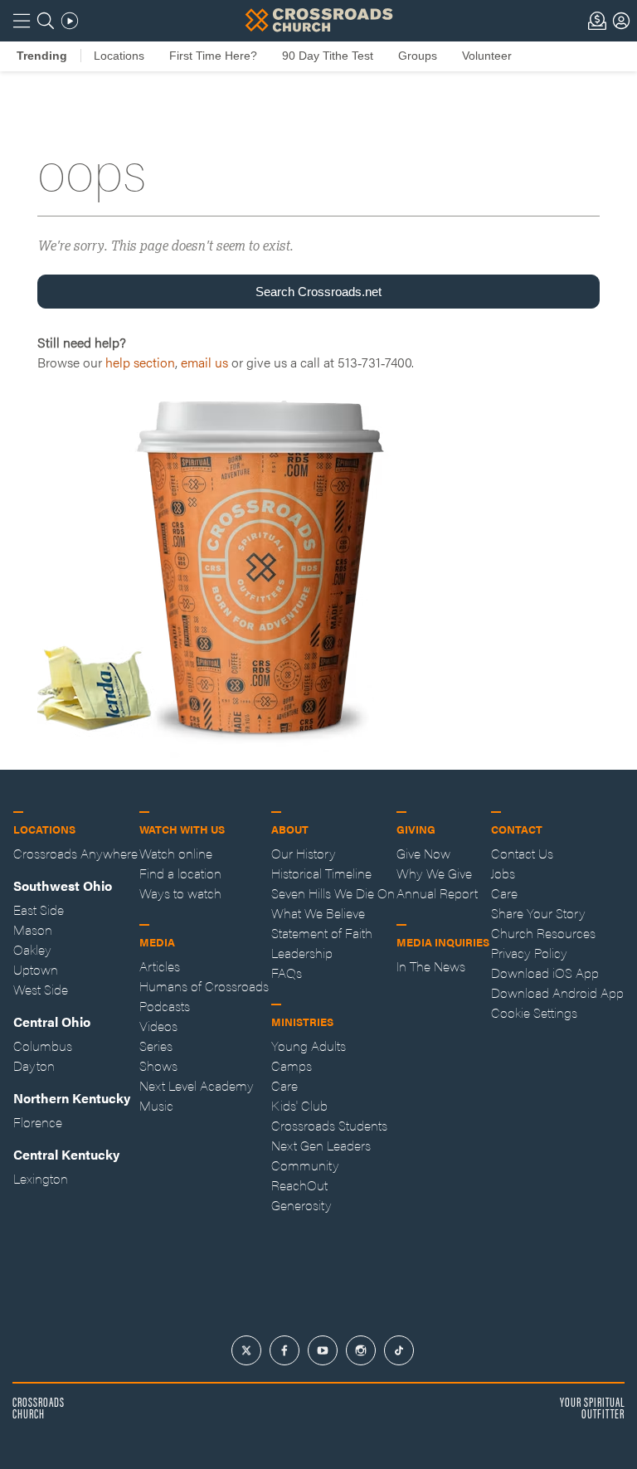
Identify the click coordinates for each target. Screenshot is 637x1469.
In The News (430, 965)
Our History (303, 853)
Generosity (301, 1204)
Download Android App (557, 992)
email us (204, 362)
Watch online (175, 853)
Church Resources (543, 932)
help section (140, 362)
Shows (158, 1065)
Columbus (42, 1045)
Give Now (423, 853)
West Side (40, 989)
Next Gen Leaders (321, 1145)
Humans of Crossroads (204, 985)
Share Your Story (538, 912)
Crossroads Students (329, 1125)
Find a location (180, 873)
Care (284, 1085)
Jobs (503, 873)
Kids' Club (299, 1105)
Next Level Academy (196, 1085)
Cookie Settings (534, 1012)
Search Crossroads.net (318, 292)
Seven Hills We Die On (333, 892)
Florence (37, 1121)
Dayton (34, 1065)
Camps (291, 1065)
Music (156, 1105)
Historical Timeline (321, 873)
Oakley (32, 949)
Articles (159, 965)
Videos (158, 1025)
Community (305, 1165)
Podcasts (164, 1005)
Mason (32, 929)
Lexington (40, 1178)
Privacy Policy (529, 952)
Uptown (35, 969)
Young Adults (308, 1045)
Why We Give (434, 873)
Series (156, 1045)
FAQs (286, 972)
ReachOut (299, 1184)
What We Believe (318, 912)
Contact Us (522, 853)
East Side (38, 909)
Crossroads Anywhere (75, 853)
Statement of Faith (321, 932)
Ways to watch (180, 892)
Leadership (302, 952)
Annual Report (437, 892)
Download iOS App (545, 972)
